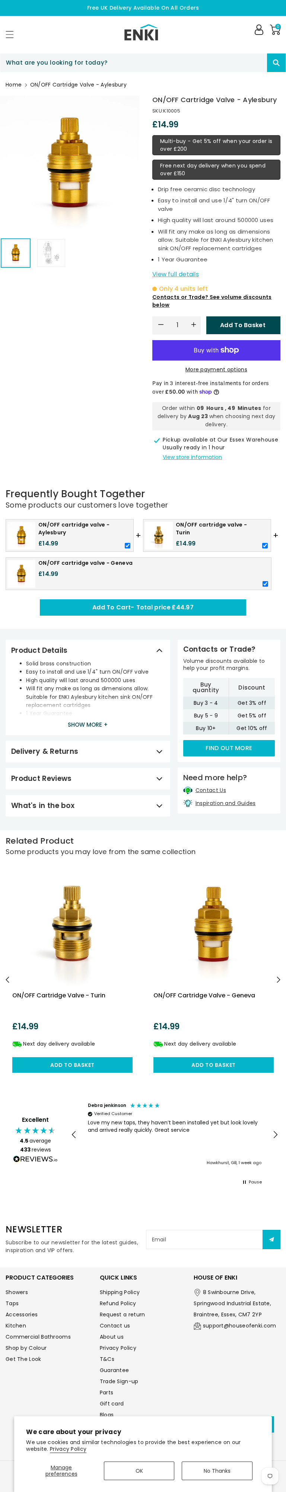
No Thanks (217, 1471)
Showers (17, 1292)
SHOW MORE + (88, 725)
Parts (107, 1392)
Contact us (115, 1325)
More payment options (216, 369)
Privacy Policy (68, 1449)
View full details (175, 274)
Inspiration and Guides (226, 803)
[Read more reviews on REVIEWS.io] (35, 1160)
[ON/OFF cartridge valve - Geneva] (213, 926)
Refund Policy (118, 1303)
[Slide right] (278, 979)
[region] (174, 1134)
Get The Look (23, 1359)
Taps (12, 1303)
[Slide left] (7, 979)
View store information (192, 457)
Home (14, 84)
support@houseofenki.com (239, 1325)
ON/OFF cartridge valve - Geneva (204, 995)
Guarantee (114, 1370)
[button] (13, 34)
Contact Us (211, 790)
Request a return (122, 1314)
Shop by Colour (26, 1348)
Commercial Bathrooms (38, 1336)
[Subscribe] (271, 1239)
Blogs (107, 1414)
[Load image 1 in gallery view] (16, 253)
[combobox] (143, 62)
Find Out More (229, 748)
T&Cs (107, 1359)
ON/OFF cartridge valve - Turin (58, 995)
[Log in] (259, 30)
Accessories (22, 1314)
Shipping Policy (120, 1292)
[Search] (276, 62)
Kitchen (16, 1325)
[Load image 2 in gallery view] (51, 253)
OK (139, 1471)
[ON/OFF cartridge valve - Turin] (72, 926)
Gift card (112, 1403)
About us (112, 1336)
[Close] (254, 62)
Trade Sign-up (119, 1381)
